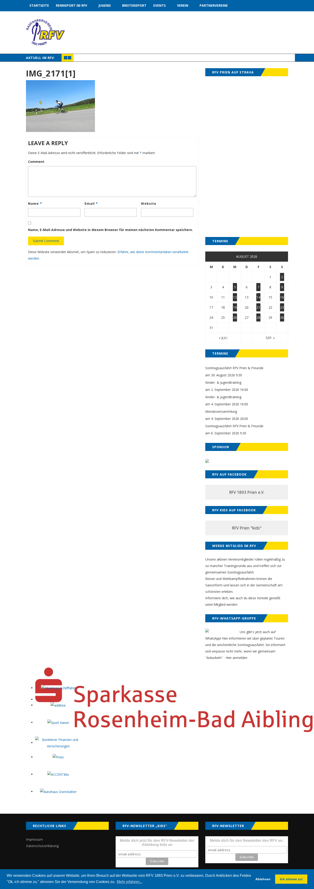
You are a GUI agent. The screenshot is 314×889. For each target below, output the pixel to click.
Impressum (34, 839)
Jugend (104, 5)
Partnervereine (214, 5)
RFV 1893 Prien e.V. (246, 492)
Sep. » (270, 338)
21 (258, 307)
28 (258, 317)
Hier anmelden (236, 657)
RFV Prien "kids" (246, 528)
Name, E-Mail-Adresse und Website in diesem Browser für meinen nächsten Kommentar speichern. (110, 230)
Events (159, 5)
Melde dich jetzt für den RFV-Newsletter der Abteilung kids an (157, 843)
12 (235, 297)
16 (282, 297)
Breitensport (134, 5)
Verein (182, 5)
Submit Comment (46, 241)
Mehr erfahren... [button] (129, 882)
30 (282, 317)
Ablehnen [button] (263, 879)
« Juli (223, 338)
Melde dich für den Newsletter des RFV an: (247, 840)
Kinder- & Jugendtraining (223, 382)
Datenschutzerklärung (42, 846)
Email (91, 203)
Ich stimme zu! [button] (291, 879)
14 (258, 297)
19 (235, 307)
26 (235, 317)
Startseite (39, 5)
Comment (36, 161)
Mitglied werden (225, 604)
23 (282, 307)
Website (148, 203)
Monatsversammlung (221, 411)
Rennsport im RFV (71, 5)
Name (35, 203)
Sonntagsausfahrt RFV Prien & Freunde (234, 368)
